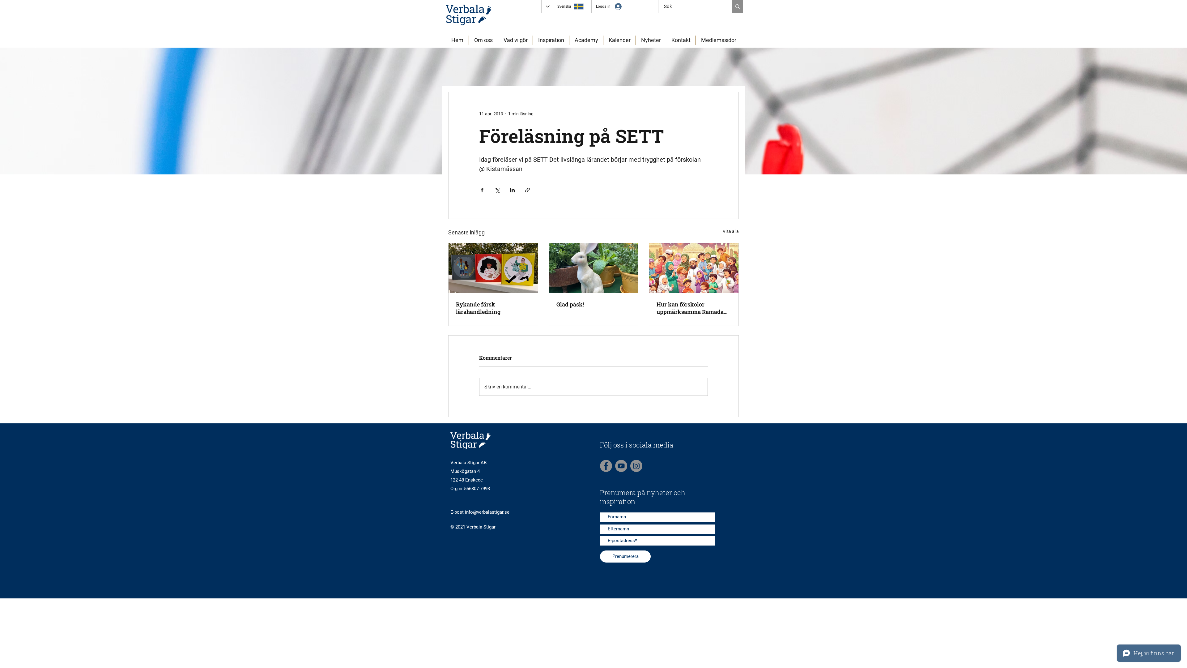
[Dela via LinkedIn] (512, 190)
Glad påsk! (570, 304)
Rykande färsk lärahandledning (478, 308)
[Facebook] (606, 466)
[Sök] (737, 6)
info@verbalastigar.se (487, 512)
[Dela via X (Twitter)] (497, 190)
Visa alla (731, 231)
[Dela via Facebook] (482, 190)
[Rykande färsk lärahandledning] (493, 268)
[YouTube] (621, 466)
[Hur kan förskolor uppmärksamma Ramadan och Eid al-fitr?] (693, 268)
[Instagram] (636, 466)
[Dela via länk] (527, 190)
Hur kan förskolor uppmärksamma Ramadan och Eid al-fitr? (692, 308)
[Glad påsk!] (593, 268)
